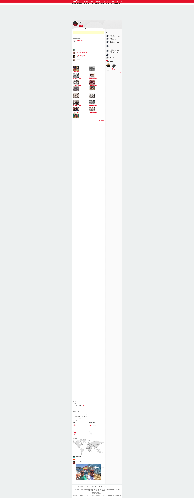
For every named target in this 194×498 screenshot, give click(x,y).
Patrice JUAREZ (113, 69)
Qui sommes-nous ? (77, 489)
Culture (98, 1)
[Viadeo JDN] (103, 495)
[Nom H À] (107, 57)
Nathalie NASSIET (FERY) (81, 55)
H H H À (77, 461)
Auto (109, 1)
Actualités (86, 1)
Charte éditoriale (85, 489)
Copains (98, 28)
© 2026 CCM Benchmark (101, 490)
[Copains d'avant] (97, 495)
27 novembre (88, 461)
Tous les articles (95, 489)
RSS (98, 489)
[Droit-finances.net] (92, 495)
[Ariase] (109, 495)
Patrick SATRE (79, 58)
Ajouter (81, 25)
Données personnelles (107, 489)
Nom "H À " (112, 57)
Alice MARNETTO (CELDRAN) (82, 49)
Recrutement (101, 489)
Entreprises (102, 3)
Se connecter (79, 3)
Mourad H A (112, 35)
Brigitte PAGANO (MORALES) (82, 52)
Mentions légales (91, 490)
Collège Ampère (76, 43)
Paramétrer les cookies (113, 489)
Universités (97, 3)
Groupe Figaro (96, 490)
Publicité (89, 489)
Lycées (84, 3)
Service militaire (108, 3)
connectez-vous (92, 31)
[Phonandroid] (117, 495)
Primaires (92, 3)
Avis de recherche (116, 3)
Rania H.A (111, 38)
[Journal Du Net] (87, 495)
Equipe (81, 489)
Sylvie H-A (111, 49)
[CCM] (81, 495)
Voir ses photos (101, 120)
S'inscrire (74, 3)
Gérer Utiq (118, 489)
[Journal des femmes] (75, 495)
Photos (88, 28)
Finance (103, 1)
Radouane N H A (112, 54)
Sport (92, 1)
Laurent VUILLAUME (108, 68)
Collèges (87, 3)
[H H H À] (75, 23)
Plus (113, 1)
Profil (79, 28)
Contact (92, 489)
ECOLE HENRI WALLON (77, 40)
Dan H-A (111, 41)
